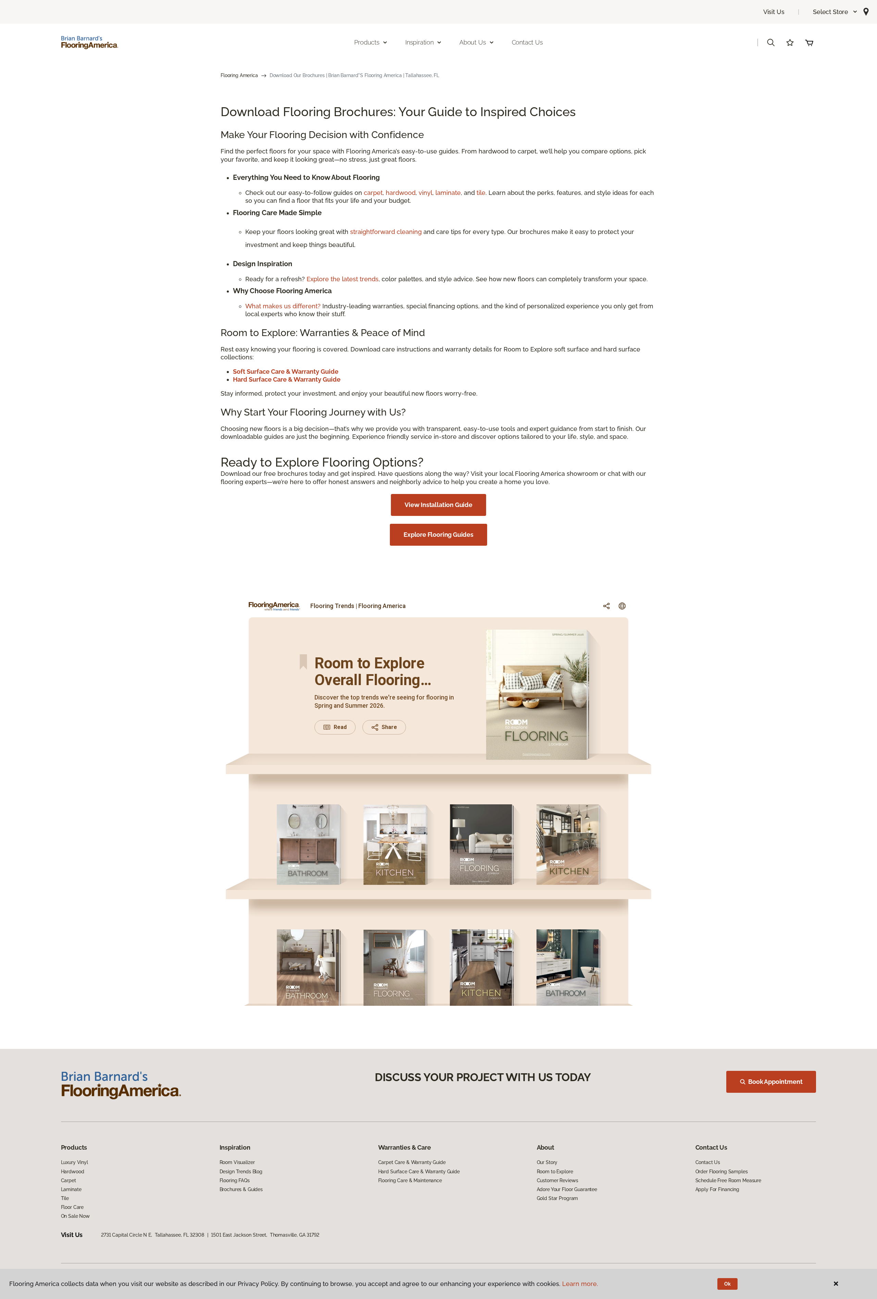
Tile (65, 1198)
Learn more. (580, 1283)
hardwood (401, 192)
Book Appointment (775, 1081)
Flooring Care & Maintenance (410, 1180)
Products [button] (367, 42)
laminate (448, 192)
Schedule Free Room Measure (728, 1180)
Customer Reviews (557, 1180)
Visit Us (774, 11)
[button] (835, 12)
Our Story (547, 1162)
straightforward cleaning (386, 231)
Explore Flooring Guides (438, 534)
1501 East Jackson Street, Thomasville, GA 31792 (265, 1235)
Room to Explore (555, 1171)
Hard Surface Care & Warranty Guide (419, 1171)
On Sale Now (75, 1216)
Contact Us (527, 42)
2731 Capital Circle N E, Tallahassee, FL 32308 (152, 1235)
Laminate (71, 1189)
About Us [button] (472, 42)
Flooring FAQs (235, 1180)
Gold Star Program (557, 1198)
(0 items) (809, 42)
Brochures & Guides (241, 1189)
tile (481, 192)
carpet (373, 192)
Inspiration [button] (419, 42)
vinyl (425, 192)
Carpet (68, 1180)
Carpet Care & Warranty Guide (412, 1162)
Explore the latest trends (343, 279)
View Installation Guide (438, 504)
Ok (727, 1284)
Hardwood (72, 1171)
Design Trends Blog (241, 1171)
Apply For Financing (717, 1189)
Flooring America (239, 75)
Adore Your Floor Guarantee (567, 1189)
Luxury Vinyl (74, 1162)
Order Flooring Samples (721, 1171)
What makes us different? (283, 306)
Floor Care (72, 1207)
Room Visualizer (237, 1162)
